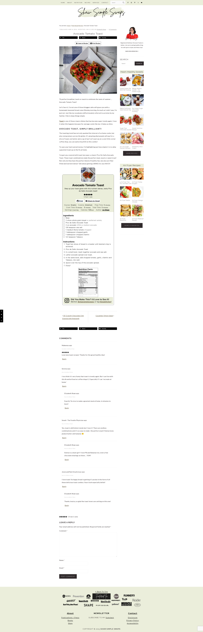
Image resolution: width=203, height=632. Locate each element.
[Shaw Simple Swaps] (101, 17)
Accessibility (132, 623)
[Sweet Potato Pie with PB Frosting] (126, 80)
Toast (61, 121)
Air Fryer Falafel (125, 200)
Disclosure (132, 618)
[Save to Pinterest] (1, 317)
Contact (132, 613)
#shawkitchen (105, 302)
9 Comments (113, 29)
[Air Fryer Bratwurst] (126, 210)
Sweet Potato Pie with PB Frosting (125, 89)
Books (70, 620)
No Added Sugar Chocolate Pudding (137, 110)
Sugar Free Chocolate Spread (126, 129)
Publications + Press (70, 618)
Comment (63, 531)
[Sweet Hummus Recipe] (138, 120)
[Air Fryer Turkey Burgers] (138, 174)
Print (81, 201)
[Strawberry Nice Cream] (138, 138)
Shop (70, 623)
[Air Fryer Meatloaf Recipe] (138, 210)
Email (61, 568)
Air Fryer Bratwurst (123, 219)
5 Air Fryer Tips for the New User (126, 182)
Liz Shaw (105, 210)
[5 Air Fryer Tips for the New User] (126, 174)
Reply (64, 359)
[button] (84, 194)
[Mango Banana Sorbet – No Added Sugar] (138, 80)
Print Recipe (96, 43)
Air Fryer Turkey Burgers (137, 182)
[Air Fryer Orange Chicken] (138, 192)
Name (62, 560)
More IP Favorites (131, 225)
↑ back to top (101, 592)
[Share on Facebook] (1, 311)
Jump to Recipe (83, 43)
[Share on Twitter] (1, 314)
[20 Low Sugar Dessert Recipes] (126, 138)
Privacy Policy (132, 620)
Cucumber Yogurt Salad (104, 316)
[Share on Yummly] (1, 320)
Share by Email (93, 201)
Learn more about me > (131, 51)
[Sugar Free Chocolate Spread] (126, 120)
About (70, 613)
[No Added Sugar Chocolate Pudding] (138, 100)
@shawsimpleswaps (86, 302)
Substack (110, 618)
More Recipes (131, 153)
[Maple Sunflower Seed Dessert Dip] (126, 100)
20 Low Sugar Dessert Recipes (125, 147)
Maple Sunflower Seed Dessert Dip (125, 109)
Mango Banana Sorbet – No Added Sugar (137, 90)
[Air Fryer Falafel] (126, 192)
